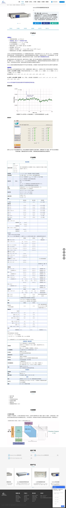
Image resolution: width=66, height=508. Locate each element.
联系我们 (47, 1)
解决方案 (26, 1)
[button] (17, 23)
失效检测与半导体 (34, 497)
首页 (19, 1)
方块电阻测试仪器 (26, 495)
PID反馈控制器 (18, 501)
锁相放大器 (18, 493)
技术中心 (30, 1)
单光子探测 (25, 497)
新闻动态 (39, 1)
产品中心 (22, 1)
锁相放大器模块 (18, 496)
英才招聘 (43, 1)
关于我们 (34, 1)
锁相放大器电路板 (18, 497)
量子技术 (33, 501)
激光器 (25, 501)
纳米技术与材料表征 (35, 495)
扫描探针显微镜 (34, 496)
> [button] (29, 15)
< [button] (8, 15)
